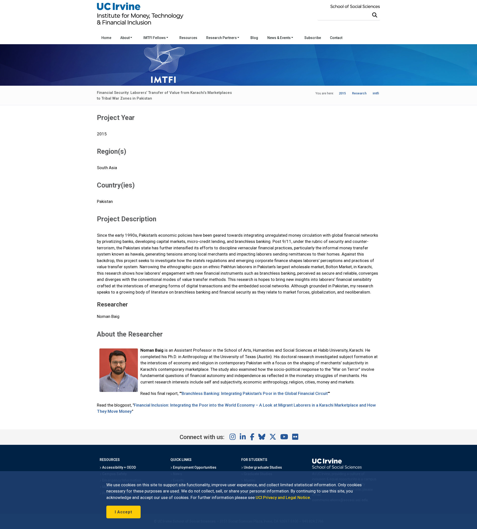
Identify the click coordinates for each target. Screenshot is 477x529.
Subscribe (312, 38)
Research (359, 93)
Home (106, 38)
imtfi (376, 93)
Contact (336, 38)
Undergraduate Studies (262, 467)
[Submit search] (374, 15)
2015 (342, 93)
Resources (188, 38)
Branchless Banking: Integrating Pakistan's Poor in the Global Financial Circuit (255, 393)
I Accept (123, 512)
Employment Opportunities (194, 467)
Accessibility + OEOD (118, 467)
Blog (254, 38)
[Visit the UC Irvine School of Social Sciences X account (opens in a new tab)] (272, 437)
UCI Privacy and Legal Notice (283, 497)
